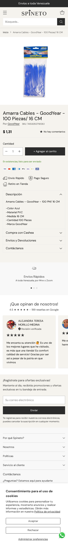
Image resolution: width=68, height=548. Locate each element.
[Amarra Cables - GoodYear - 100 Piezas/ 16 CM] (34, 71)
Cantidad (8, 143)
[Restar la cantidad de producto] (6, 151)
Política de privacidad (47, 511)
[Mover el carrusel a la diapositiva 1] (31, 288)
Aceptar (33, 521)
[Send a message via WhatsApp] (62, 535)
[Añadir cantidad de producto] (19, 151)
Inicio (6, 32)
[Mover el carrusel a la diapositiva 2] (34, 288)
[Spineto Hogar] (34, 12)
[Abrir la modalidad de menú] (5, 12)
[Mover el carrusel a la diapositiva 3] (36, 288)
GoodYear (14, 123)
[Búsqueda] (61, 22)
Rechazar (33, 530)
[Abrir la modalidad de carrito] (62, 12)
